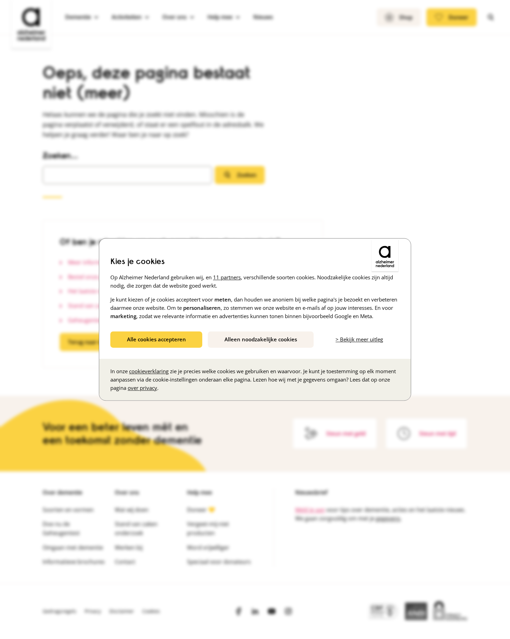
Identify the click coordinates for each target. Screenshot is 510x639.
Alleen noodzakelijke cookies (260, 339)
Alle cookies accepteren (156, 339)
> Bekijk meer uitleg (359, 339)
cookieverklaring (149, 371)
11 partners (227, 277)
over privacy (142, 388)
